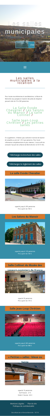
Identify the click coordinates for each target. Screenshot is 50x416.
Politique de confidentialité (23, 406)
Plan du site (32, 403)
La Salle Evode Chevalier (21, 109)
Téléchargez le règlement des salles (25, 164)
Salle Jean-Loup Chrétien (22, 121)
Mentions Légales (17, 403)
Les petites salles (32, 123)
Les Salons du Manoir (26, 111)
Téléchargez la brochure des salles (25, 155)
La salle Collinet (29, 113)
